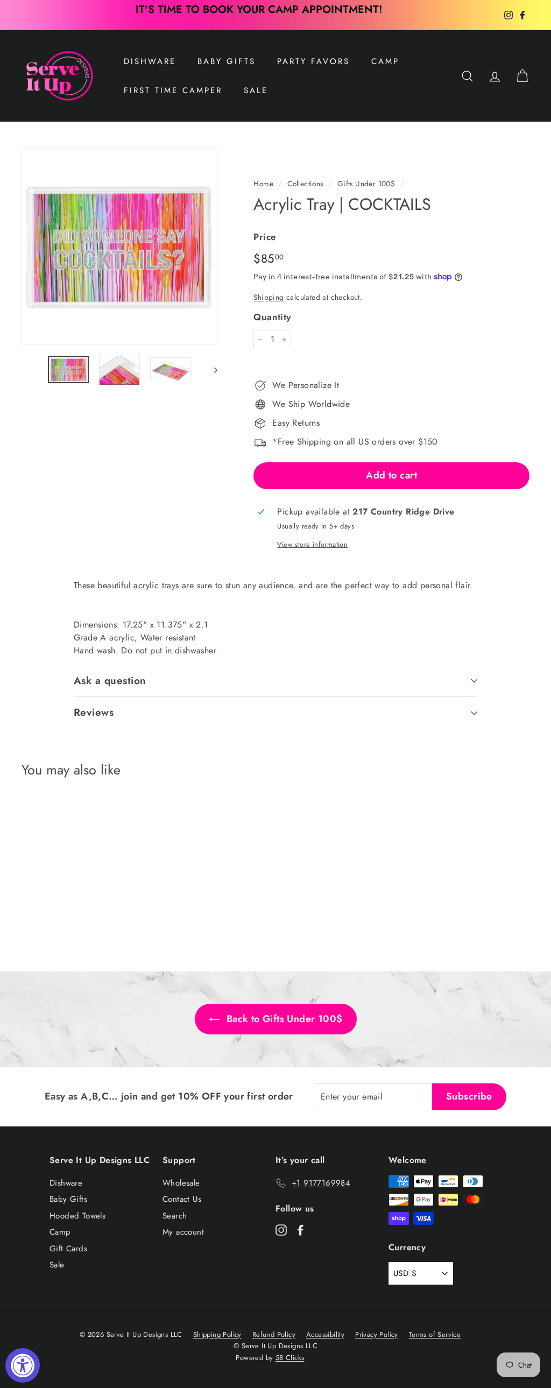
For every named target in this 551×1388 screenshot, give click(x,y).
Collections (305, 183)
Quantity (272, 317)
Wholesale (181, 1183)
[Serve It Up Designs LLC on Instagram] (281, 1229)
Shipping (268, 297)
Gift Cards (68, 1249)
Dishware (150, 61)
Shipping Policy (217, 1334)
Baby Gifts (226, 61)
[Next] (210, 369)
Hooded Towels (77, 1216)
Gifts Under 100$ (366, 183)
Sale (57, 1265)
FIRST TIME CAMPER (173, 90)
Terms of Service (435, 1334)
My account (183, 1232)
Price (264, 236)
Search (175, 1216)
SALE (256, 90)
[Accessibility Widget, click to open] (22, 1365)
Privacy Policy (376, 1334)
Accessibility (325, 1334)
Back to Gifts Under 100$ (283, 1019)
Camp (385, 61)
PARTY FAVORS (313, 61)
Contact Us (182, 1199)
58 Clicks (290, 1357)
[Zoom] (119, 246)
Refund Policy (273, 1334)
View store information (312, 544)
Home (263, 183)
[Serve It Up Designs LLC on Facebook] (300, 1229)
